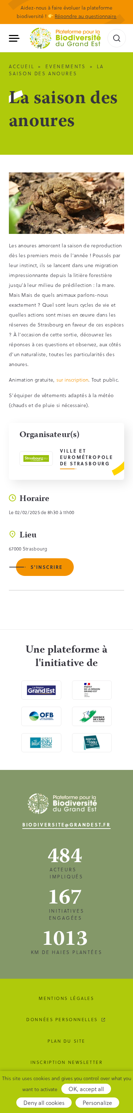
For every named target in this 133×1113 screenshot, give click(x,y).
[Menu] (17, 38)
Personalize (97, 1103)
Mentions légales (66, 998)
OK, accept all (86, 1089)
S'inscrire (47, 567)
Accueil (21, 66)
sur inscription (72, 379)
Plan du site (66, 1041)
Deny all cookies (44, 1103)
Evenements (65, 66)
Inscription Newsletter (67, 1062)
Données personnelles (62, 1019)
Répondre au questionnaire (85, 16)
